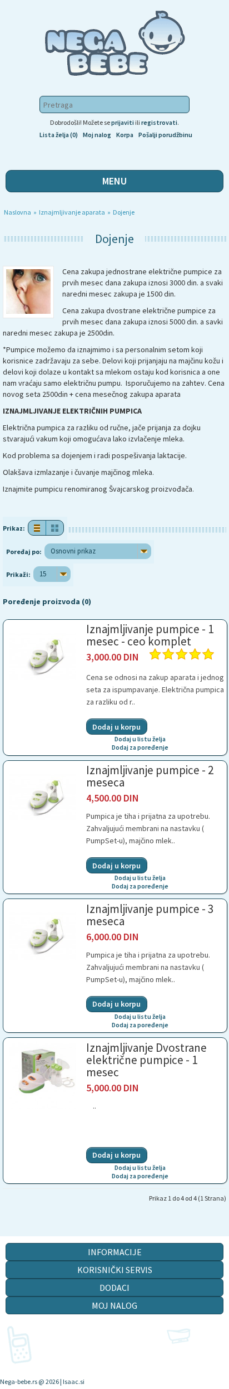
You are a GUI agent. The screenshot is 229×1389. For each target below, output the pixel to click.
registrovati (159, 122)
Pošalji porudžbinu (165, 134)
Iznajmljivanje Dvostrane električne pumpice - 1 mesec (146, 1060)
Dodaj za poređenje (140, 747)
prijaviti (122, 122)
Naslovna (18, 212)
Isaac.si (73, 1381)
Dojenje (124, 212)
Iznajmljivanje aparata (72, 212)
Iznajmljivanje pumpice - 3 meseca (149, 915)
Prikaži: (18, 574)
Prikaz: (14, 528)
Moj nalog (97, 134)
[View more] (42, 674)
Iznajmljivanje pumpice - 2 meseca (149, 776)
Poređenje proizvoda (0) (47, 601)
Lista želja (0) (58, 134)
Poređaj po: (24, 551)
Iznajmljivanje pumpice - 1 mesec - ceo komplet (149, 635)
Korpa (124, 134)
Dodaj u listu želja (140, 739)
